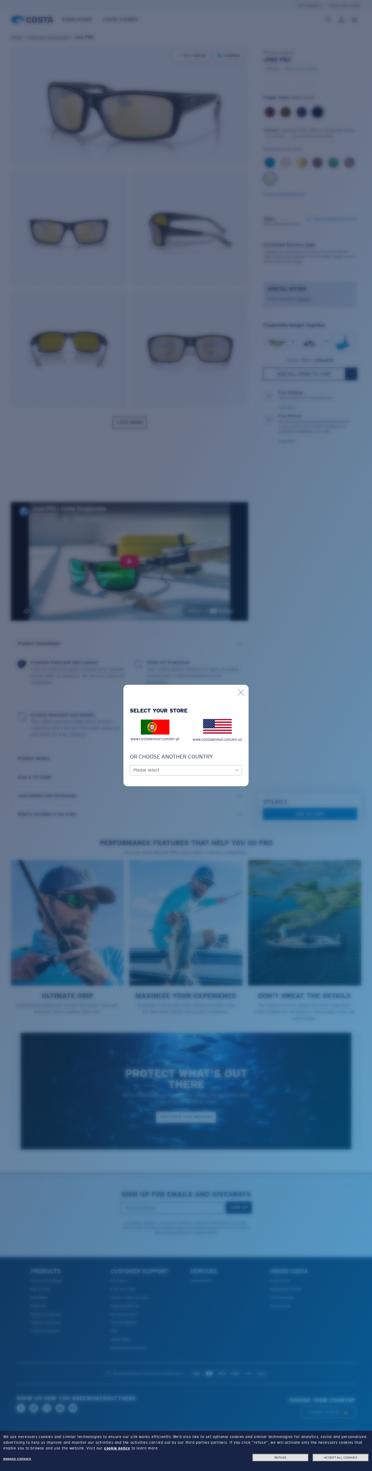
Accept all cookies (341, 1457)
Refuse (281, 1457)
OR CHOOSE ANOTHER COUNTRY (171, 757)
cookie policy (117, 1448)
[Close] (241, 692)
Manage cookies (17, 1458)
